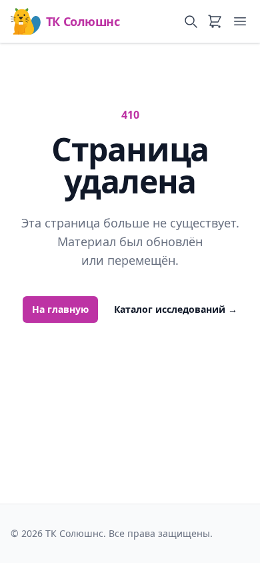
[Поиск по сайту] (191, 21)
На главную (60, 309)
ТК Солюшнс (82, 21)
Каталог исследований (175, 309)
